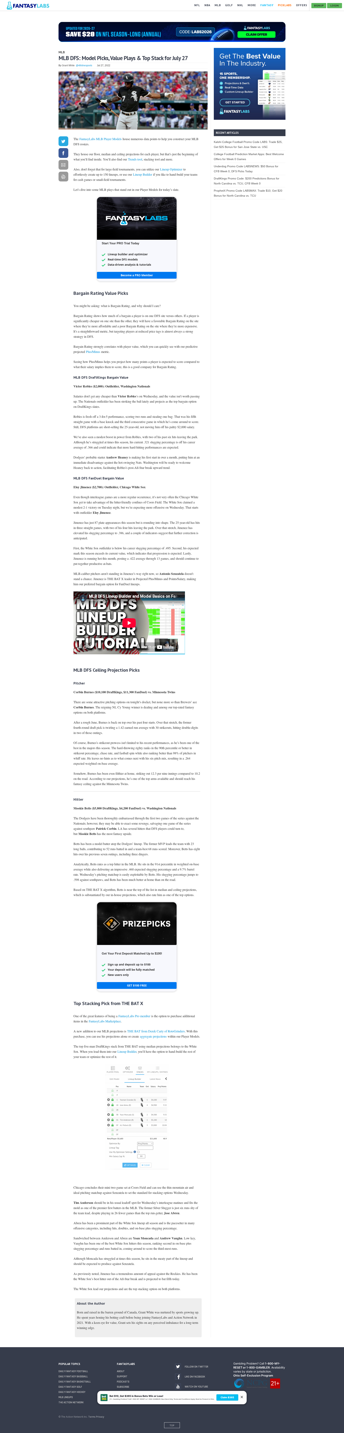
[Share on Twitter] (63, 142)
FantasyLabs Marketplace (105, 1021)
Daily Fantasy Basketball (75, 1381)
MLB (62, 52)
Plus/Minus (93, 352)
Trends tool (135, 159)
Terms (92, 1416)
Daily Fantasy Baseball (73, 1376)
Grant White (68, 65)
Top (172, 1425)
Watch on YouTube (196, 1386)
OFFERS (301, 5)
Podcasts (123, 1381)
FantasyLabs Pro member (134, 1016)
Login (334, 5)
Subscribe (123, 1387)
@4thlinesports (84, 65)
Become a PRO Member (137, 275)
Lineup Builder (142, 174)
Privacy (100, 1416)
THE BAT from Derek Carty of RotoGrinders (156, 1031)
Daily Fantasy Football (73, 1371)
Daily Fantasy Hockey (72, 1392)
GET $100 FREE (137, 985)
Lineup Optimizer (171, 169)
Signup (319, 5)
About (121, 1371)
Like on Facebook (195, 1377)
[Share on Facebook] (63, 154)
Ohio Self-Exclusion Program (253, 1375)
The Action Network (71, 1402)
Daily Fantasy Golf (70, 1387)
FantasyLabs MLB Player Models (100, 139)
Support (122, 1376)
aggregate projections (153, 1036)
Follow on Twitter (196, 1367)
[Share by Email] (63, 165)
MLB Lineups (66, 1397)
